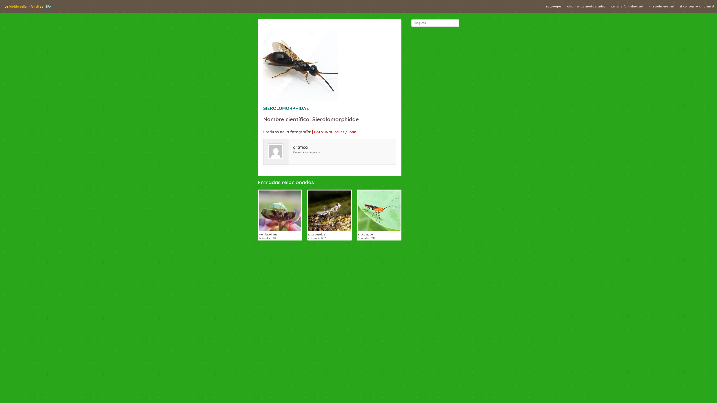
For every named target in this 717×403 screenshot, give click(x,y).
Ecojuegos (553, 6)
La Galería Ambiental (627, 6)
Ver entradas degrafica (306, 152)
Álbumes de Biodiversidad (586, 6)
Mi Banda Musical (661, 6)
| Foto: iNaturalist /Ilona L (336, 131)
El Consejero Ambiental (696, 6)
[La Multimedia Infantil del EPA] (25, 6)
